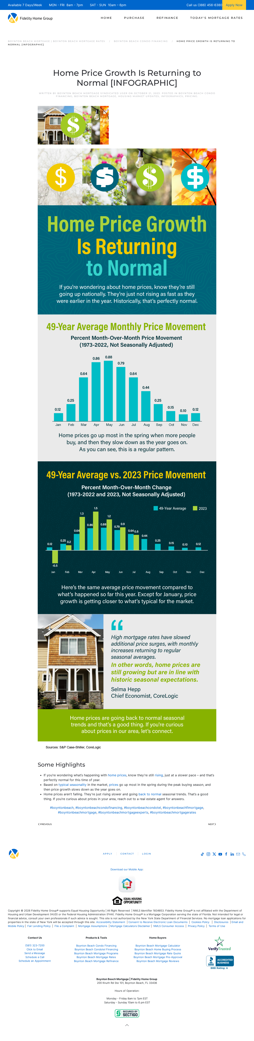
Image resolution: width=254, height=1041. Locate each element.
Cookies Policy (200, 922)
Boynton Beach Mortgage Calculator (158, 945)
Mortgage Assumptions (92, 926)
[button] (127, 1025)
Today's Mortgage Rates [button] (216, 18)
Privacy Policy (196, 926)
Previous (46, 824)
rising (159, 775)
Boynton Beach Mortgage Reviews (158, 961)
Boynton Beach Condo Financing (96, 945)
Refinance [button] (167, 18)
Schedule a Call (34, 957)
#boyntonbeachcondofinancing (98, 808)
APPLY (107, 853)
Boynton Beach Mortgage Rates (96, 957)
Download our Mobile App (127, 869)
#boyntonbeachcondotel (142, 808)
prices (113, 785)
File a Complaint (65, 926)
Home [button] (106, 18)
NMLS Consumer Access (168, 926)
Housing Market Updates (138, 96)
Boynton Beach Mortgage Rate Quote (158, 953)
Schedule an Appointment (35, 960)
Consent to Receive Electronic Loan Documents (158, 922)
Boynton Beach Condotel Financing (96, 949)
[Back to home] (30, 18)
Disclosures (221, 922)
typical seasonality (73, 785)
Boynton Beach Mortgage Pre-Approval (158, 957)
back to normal (150, 794)
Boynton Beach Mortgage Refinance (96, 961)
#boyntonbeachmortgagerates (173, 812)
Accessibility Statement (110, 922)
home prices (117, 775)
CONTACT (127, 853)
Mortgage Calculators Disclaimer (130, 926)
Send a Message (34, 953)
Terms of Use (217, 926)
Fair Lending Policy (39, 926)
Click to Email (35, 949)
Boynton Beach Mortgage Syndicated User (92, 93)
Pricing (191, 96)
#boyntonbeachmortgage (77, 812)
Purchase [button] (134, 18)
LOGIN (146, 853)
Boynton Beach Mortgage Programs (96, 953)
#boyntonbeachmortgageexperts (123, 812)
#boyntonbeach (62, 808)
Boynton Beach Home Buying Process (158, 949)
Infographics (172, 96)
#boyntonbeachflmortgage (183, 808)
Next (211, 824)
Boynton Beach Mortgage (95, 96)
